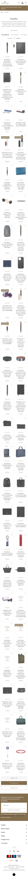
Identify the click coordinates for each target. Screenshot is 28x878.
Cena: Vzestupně (15, 34)
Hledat (18, 2)
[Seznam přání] (11, 42)
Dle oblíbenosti (5, 34)
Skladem (18, 38)
